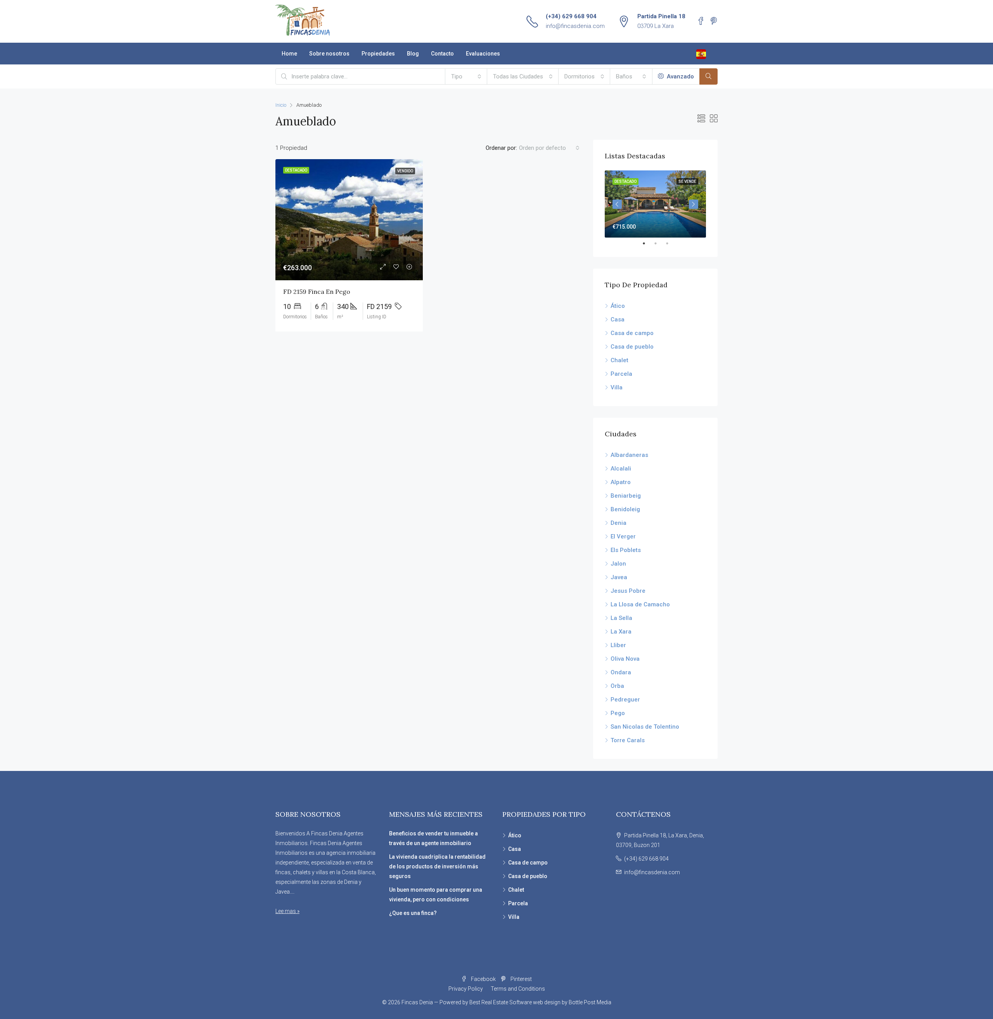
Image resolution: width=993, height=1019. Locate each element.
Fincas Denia (417, 1002)
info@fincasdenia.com (575, 26)
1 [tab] (648, 243)
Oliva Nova (625, 658)
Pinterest (520, 979)
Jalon (618, 563)
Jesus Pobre (628, 590)
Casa (618, 319)
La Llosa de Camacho (640, 604)
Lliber (618, 645)
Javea (619, 577)
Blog (413, 53)
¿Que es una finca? (413, 913)
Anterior (617, 204)
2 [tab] (659, 243)
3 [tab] (671, 243)
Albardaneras (629, 454)
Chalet (619, 360)
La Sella (621, 618)
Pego (618, 713)
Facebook (483, 979)
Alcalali (621, 468)
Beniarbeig (626, 495)
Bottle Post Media (590, 1002)
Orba (617, 685)
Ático (618, 305)
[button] (466, 76)
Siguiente (693, 204)
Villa (617, 387)
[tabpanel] (655, 204)
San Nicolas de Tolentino (645, 726)
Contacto (442, 53)
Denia (618, 522)
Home (289, 53)
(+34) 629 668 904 (571, 16)
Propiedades (378, 53)
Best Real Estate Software (500, 1002)
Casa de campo (632, 333)
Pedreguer (625, 699)
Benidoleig (625, 509)
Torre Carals (628, 740)
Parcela (621, 373)
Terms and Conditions (518, 989)
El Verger (623, 536)
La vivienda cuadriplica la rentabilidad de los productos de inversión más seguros (437, 866)
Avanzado (679, 76)
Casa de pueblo (632, 346)
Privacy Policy (465, 989)
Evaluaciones (483, 53)
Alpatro (621, 482)
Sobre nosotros (329, 53)
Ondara (621, 672)
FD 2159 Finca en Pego (316, 291)
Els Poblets (626, 550)
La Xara (621, 631)
